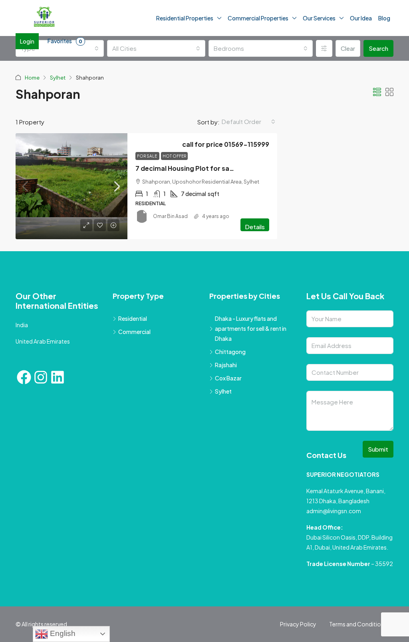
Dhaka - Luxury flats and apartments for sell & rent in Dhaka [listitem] (250, 328)
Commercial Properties (258, 18)
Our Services (319, 18)
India (22, 324)
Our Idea (361, 18)
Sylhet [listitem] (223, 391)
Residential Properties (184, 18)
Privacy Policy (298, 624)
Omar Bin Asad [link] (170, 216)
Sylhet (58, 77)
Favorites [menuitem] (65, 40)
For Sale (147, 156)
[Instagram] (40, 377)
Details (255, 226)
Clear (348, 48)
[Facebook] (24, 377)
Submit (378, 449)
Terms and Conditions (358, 624)
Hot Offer (174, 156)
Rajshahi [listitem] (226, 364)
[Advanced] (324, 48)
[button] (377, 92)
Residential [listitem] (132, 318)
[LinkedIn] (57, 377)
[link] (71, 186)
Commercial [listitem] (134, 331)
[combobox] (60, 48)
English (61, 633)
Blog (384, 18)
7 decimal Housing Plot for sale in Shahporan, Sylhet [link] (219, 168)
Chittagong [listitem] (230, 351)
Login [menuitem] (27, 41)
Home (32, 77)
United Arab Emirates (43, 341)
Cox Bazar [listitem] (228, 378)
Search (378, 48)
